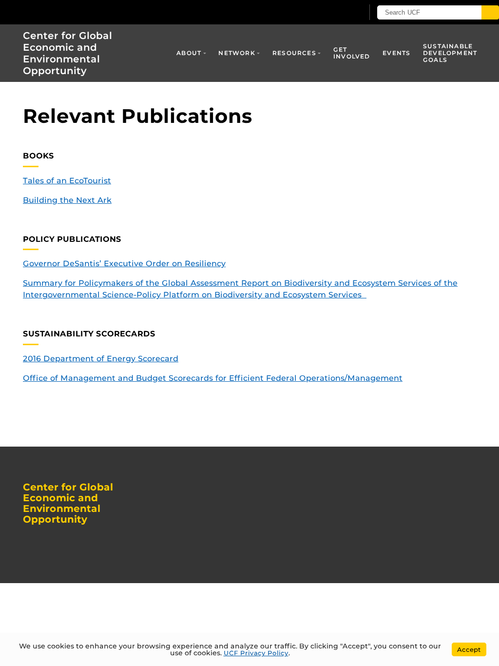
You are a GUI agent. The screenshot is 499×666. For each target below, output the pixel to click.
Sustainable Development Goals (450, 53)
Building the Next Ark (67, 200)
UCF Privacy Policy (256, 653)
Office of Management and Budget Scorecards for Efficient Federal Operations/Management (213, 378)
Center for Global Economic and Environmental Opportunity (67, 53)
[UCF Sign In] (332, 12)
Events (396, 53)
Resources (294, 53)
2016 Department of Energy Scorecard (100, 358)
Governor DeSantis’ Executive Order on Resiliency (124, 263)
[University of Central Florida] (72, 12)
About (188, 53)
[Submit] (490, 12)
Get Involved (351, 53)
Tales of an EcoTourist (67, 180)
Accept (469, 649)
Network (236, 53)
